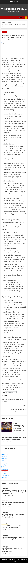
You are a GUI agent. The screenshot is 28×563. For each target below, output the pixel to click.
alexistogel (4, 456)
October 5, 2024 (17, 430)
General (4, 32)
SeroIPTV (3, 460)
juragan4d (3, 466)
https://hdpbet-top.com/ (9, 62)
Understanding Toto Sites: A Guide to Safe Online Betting (19, 426)
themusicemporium (14, 9)
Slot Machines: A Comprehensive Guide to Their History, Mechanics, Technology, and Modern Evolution (13, 491)
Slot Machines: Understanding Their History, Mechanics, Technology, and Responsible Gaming (11, 549)
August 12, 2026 (6, 506)
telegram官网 (4, 469)
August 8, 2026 (6, 529)
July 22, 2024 (10, 39)
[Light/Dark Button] (20, 17)
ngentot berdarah (5, 462)
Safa (4, 39)
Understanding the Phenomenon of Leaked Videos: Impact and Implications (13, 438)
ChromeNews (21, 559)
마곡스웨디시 (5, 475)
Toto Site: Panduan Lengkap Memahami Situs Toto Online (12, 503)
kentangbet (4, 458)
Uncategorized (4, 488)
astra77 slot (4, 477)
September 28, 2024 (7, 441)
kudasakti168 (4, 454)
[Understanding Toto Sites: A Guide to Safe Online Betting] (6, 427)
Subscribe (26, 17)
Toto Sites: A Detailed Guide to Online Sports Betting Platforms (12, 515)
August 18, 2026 (6, 495)
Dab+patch (4, 464)
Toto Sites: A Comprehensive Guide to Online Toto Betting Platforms (12, 526)
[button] (23, 17)
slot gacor (3, 473)
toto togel (3, 471)
